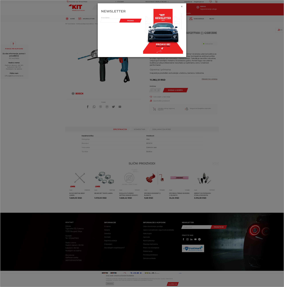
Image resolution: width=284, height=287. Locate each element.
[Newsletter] (163, 31)
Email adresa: (105, 17)
